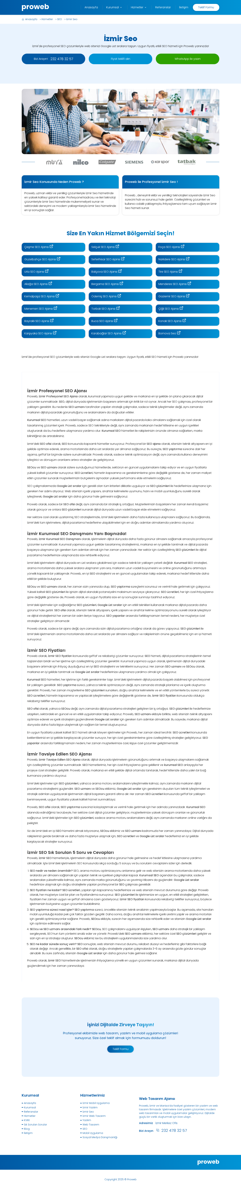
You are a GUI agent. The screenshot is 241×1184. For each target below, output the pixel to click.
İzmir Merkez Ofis (166, 1123)
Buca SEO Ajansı (102, 321)
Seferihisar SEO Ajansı (106, 259)
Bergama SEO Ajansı (105, 284)
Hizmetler (47, 19)
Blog (27, 1129)
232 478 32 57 (174, 1130)
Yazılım (87, 1120)
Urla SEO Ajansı (34, 272)
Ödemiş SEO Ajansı (104, 296)
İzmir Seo (71, 19)
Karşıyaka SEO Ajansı (38, 333)
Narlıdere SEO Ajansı (172, 259)
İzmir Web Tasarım (94, 1116)
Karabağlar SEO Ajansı (106, 333)
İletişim (28, 1133)
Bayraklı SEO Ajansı (37, 321)
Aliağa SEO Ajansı (36, 284)
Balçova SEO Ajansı (104, 272)
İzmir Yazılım (90, 1107)
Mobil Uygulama (93, 1133)
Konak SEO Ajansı (170, 321)
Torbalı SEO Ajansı (103, 309)
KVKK (27, 1120)
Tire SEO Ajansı (168, 272)
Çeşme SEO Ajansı (36, 247)
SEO (59, 19)
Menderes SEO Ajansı (172, 284)
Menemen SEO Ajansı (38, 309)
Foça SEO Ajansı (169, 247)
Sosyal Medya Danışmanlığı (100, 1137)
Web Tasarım (91, 1124)
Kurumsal (30, 1107)
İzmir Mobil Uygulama (96, 1103)
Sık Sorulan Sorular (35, 1124)
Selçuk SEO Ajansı (103, 247)
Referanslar (31, 1111)
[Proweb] (35, 7)
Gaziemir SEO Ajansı (172, 296)
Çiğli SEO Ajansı (168, 309)
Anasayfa (31, 19)
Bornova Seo (167, 333)
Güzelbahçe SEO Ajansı (40, 259)
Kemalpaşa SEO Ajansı (39, 296)
